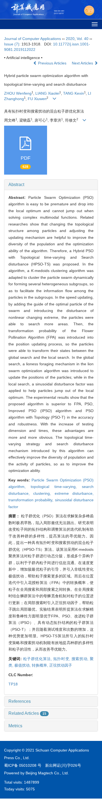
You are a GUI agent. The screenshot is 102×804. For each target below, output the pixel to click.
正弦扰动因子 (60, 665)
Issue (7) (11, 44)
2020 (70, 38)
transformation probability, (31, 500)
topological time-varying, (56, 486)
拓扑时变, (62, 659)
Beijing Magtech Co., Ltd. (47, 773)
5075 (30, 789)
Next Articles (83, 63)
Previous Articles (52, 63)
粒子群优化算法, (38, 659)
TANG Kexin (73, 93)
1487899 (31, 782)
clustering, (43, 493)
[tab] (51, 185)
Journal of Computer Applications (32, 38)
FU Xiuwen (37, 99)
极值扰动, (23, 665)
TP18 (13, 684)
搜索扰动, (81, 659)
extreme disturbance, (74, 493)
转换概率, (40, 665)
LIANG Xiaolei (47, 93)
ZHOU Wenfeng (18, 93)
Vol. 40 (82, 38)
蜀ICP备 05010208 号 (22, 765)
